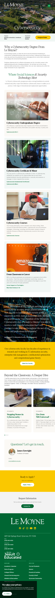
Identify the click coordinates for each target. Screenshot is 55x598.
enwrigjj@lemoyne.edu (15, 461)
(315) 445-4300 (8, 544)
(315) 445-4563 (8, 549)
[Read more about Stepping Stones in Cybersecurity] (18, 398)
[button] (49, 5)
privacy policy (31, 589)
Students (10, 411)
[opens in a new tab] (12, 555)
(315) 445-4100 (8, 540)
